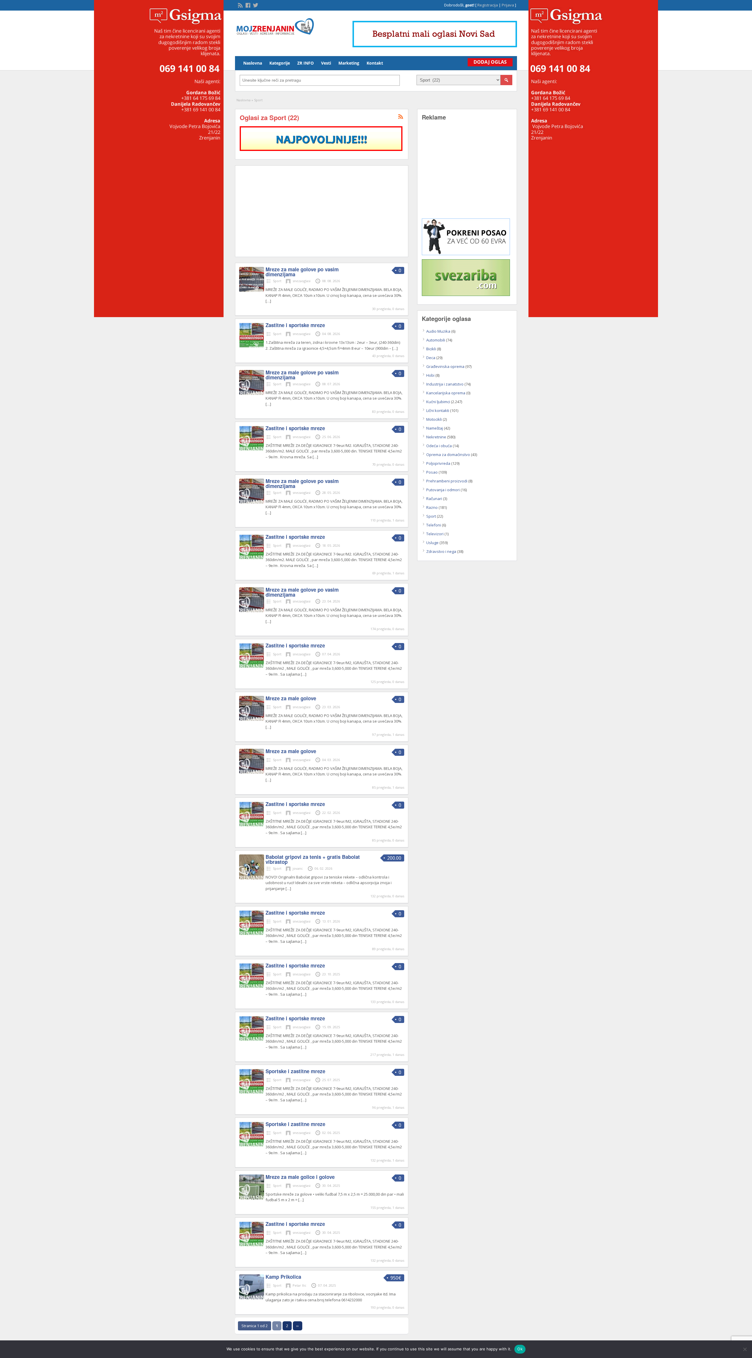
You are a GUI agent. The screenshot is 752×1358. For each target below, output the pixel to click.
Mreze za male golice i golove (300, 1176)
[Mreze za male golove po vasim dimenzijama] (251, 290)
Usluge (432, 542)
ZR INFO (305, 63)
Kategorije (279, 63)
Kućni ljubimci (438, 401)
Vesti (326, 63)
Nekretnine (436, 437)
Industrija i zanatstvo (445, 384)
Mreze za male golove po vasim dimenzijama (302, 272)
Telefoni (433, 525)
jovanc (298, 868)
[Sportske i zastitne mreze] (251, 1092)
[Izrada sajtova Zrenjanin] (466, 253)
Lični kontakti (437, 410)
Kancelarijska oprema (445, 393)
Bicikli (431, 348)
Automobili (435, 340)
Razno (432, 507)
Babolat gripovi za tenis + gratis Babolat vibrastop (313, 859)
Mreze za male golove (291, 698)
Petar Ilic (299, 1285)
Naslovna (252, 63)
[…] (268, 301)
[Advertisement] (322, 211)
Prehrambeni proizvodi (446, 481)
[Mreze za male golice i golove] (251, 1198)
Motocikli (434, 419)
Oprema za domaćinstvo (448, 454)
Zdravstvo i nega (441, 551)
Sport (277, 281)
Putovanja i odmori (443, 489)
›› (297, 1325)
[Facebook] (247, 4)
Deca (430, 357)
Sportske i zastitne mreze (295, 1071)
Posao (432, 472)
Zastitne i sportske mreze (295, 325)
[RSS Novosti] (239, 4)
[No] (745, 1349)
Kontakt (375, 63)
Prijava (508, 5)
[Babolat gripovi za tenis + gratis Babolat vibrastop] (251, 878)
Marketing (348, 63)
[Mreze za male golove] (251, 719)
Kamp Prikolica (283, 1276)
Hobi (430, 375)
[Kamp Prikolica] (251, 1297)
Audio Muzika (438, 331)
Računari (434, 498)
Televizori (435, 533)
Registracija (487, 5)
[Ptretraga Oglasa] (506, 80)
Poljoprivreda (438, 463)
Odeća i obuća (439, 445)
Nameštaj (434, 428)
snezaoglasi (301, 281)
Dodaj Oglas (490, 62)
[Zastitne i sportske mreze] (251, 346)
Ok (520, 1349)
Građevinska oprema (445, 366)
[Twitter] (255, 4)
